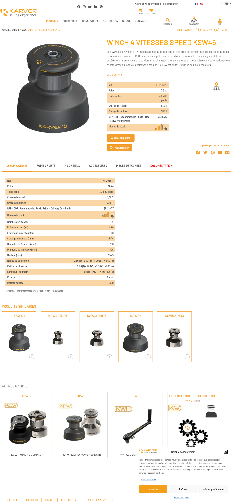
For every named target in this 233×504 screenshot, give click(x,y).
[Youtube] (89, 6)
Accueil (6, 29)
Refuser (183, 489)
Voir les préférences (213, 489)
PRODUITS (52, 20)
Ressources (90, 20)
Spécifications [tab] (16, 165)
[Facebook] (78, 6)
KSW (23, 29)
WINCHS (15, 29)
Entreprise (70, 20)
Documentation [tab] (161, 165)
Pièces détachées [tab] (128, 165)
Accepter (153, 489)
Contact (140, 20)
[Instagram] (84, 6)
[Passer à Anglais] (200, 3)
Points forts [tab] (46, 165)
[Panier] (140, 10)
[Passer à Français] (195, 3)
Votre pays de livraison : (156, 3)
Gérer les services (148, 479)
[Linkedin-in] (95, 6)
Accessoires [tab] (98, 165)
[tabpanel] (116, 235)
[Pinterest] (101, 6)
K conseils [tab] (72, 165)
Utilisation (184, 29)
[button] (226, 452)
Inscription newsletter (100, 500)
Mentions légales (181, 497)
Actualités (110, 20)
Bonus (126, 20)
